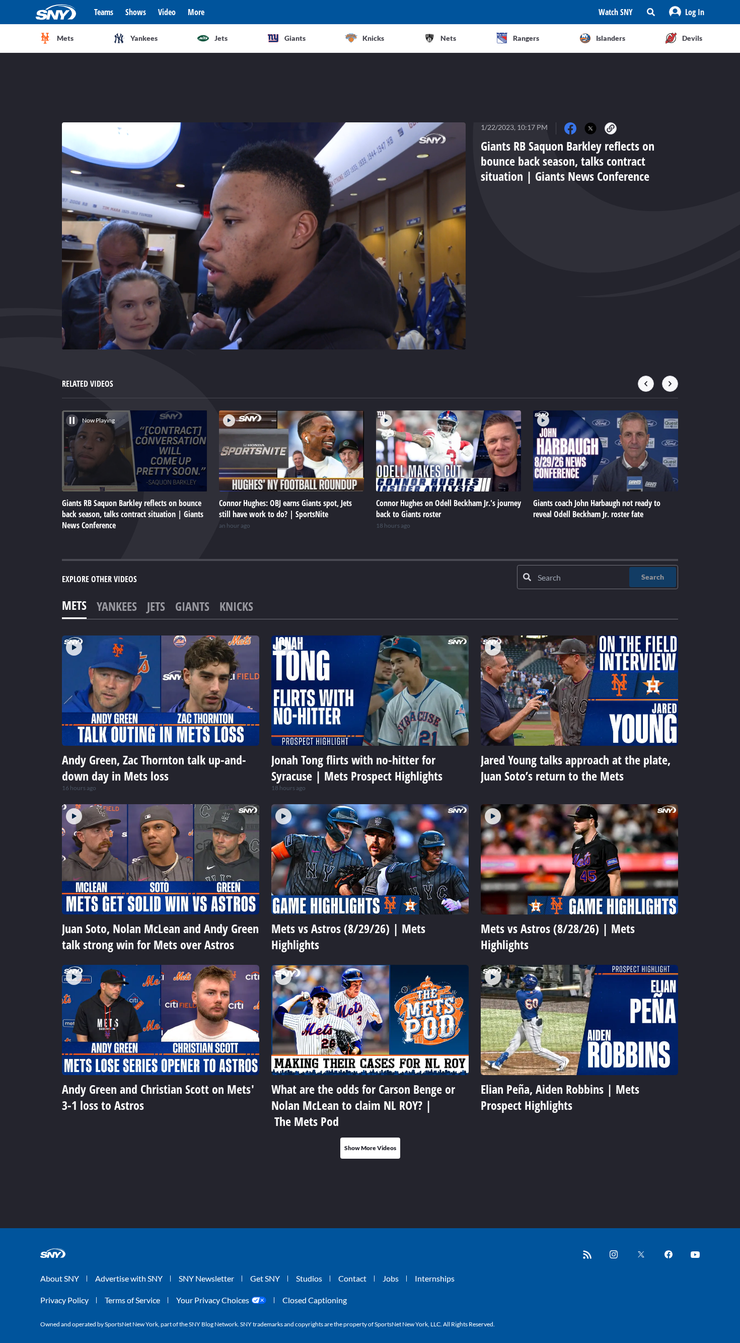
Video (167, 12)
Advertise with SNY (129, 1278)
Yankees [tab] (117, 606)
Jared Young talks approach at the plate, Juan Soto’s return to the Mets (576, 767)
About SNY (59, 1278)
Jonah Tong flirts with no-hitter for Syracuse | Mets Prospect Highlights (356, 767)
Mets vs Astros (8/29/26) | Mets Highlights (348, 936)
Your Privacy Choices (212, 1300)
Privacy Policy (64, 1300)
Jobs (391, 1278)
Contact (352, 1278)
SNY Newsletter (206, 1278)
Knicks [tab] (236, 606)
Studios (309, 1278)
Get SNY (265, 1278)
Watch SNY (616, 12)
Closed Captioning (314, 1300)
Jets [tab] (156, 606)
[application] (264, 235)
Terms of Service (132, 1300)
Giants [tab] (192, 606)
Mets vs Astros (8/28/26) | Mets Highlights (558, 936)
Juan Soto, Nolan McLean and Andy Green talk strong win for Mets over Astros (160, 936)
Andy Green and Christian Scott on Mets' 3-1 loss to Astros (158, 1097)
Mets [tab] (74, 605)
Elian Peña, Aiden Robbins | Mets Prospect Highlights (560, 1097)
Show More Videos (370, 1148)
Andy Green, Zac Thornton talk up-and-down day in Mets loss (154, 767)
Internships (435, 1278)
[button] (686, 12)
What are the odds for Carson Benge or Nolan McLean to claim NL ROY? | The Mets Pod (363, 1105)
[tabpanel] (370, 897)
